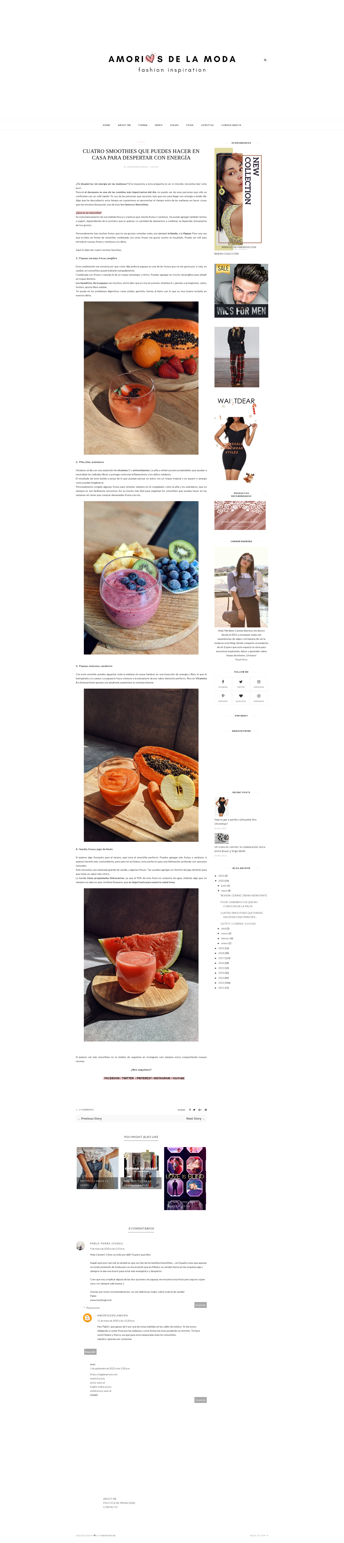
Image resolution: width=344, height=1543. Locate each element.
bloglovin (241, 701)
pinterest (223, 701)
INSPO (159, 125)
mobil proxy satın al (100, 1390)
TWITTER (128, 1078)
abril (223, 928)
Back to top (258, 1535)
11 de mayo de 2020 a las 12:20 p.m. (116, 1320)
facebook (223, 687)
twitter (241, 687)
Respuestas (93, 1307)
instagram (259, 687)
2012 (221, 982)
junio (224, 885)
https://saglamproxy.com (104, 1374)
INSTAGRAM (162, 1078)
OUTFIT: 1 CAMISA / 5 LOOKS (238, 923)
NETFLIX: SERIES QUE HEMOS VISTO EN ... (138, 1204)
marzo (224, 933)
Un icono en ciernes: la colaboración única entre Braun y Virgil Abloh (239, 849)
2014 (221, 972)
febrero (225, 938)
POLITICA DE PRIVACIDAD (119, 1502)
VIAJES (174, 125)
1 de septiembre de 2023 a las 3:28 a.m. (110, 1368)
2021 (221, 875)
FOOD (190, 125)
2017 (221, 958)
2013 (221, 977)
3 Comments (86, 1109)
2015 (221, 967)
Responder (200, 1305)
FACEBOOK (112, 1078)
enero (224, 943)
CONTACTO (110, 1507)
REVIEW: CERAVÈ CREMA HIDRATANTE (244, 895)
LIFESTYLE (207, 125)
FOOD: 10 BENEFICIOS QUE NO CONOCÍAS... (182, 1183)
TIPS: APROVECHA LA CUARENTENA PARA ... (94, 1183)
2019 (221, 948)
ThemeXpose (108, 1535)
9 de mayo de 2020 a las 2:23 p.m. (107, 1248)
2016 (221, 962)
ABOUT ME (124, 125)
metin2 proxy (97, 1378)
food (141, 142)
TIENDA (143, 125)
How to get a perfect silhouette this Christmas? (235, 821)
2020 (221, 880)
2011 (221, 987)
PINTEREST (144, 1078)
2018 (221, 953)
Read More (241, 659)
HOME (106, 125)
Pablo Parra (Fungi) (106, 1243)
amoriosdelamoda (112, 1315)
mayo (224, 890)
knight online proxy (100, 1386)
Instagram (259, 701)
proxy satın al (97, 1382)
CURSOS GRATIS (231, 125)
